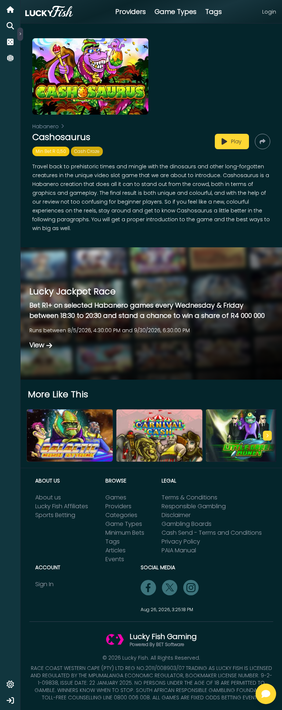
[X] (169, 587)
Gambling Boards (187, 524)
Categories (121, 515)
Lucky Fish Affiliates (61, 506)
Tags (213, 11)
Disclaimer (176, 515)
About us (48, 497)
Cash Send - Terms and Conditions (212, 532)
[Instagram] (191, 587)
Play (236, 141)
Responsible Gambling (194, 506)
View (36, 344)
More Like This (58, 394)
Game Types (175, 11)
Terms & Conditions (189, 497)
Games (115, 497)
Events (114, 559)
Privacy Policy (181, 541)
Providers (130, 11)
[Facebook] (148, 587)
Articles (115, 550)
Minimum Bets (124, 532)
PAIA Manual (179, 550)
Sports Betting (55, 515)
